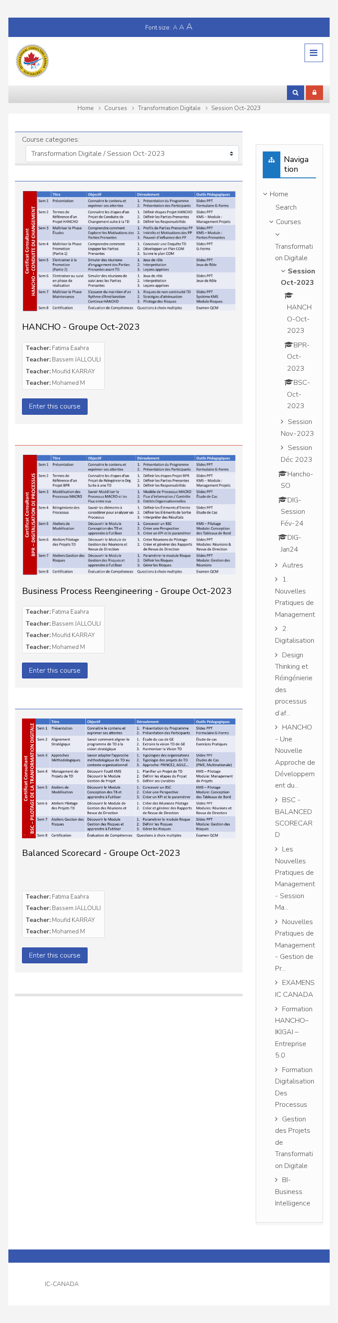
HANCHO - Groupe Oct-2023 (81, 327)
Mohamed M (68, 383)
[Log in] (314, 92)
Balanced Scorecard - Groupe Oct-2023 (101, 853)
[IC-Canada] (32, 61)
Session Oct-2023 (236, 108)
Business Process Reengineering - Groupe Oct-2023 (126, 591)
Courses (115, 108)
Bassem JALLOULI (76, 359)
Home (85, 108)
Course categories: (50, 139)
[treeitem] (289, 700)
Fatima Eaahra (70, 348)
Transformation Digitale (169, 108)
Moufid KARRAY (73, 371)
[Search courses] (295, 92)
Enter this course (55, 406)
